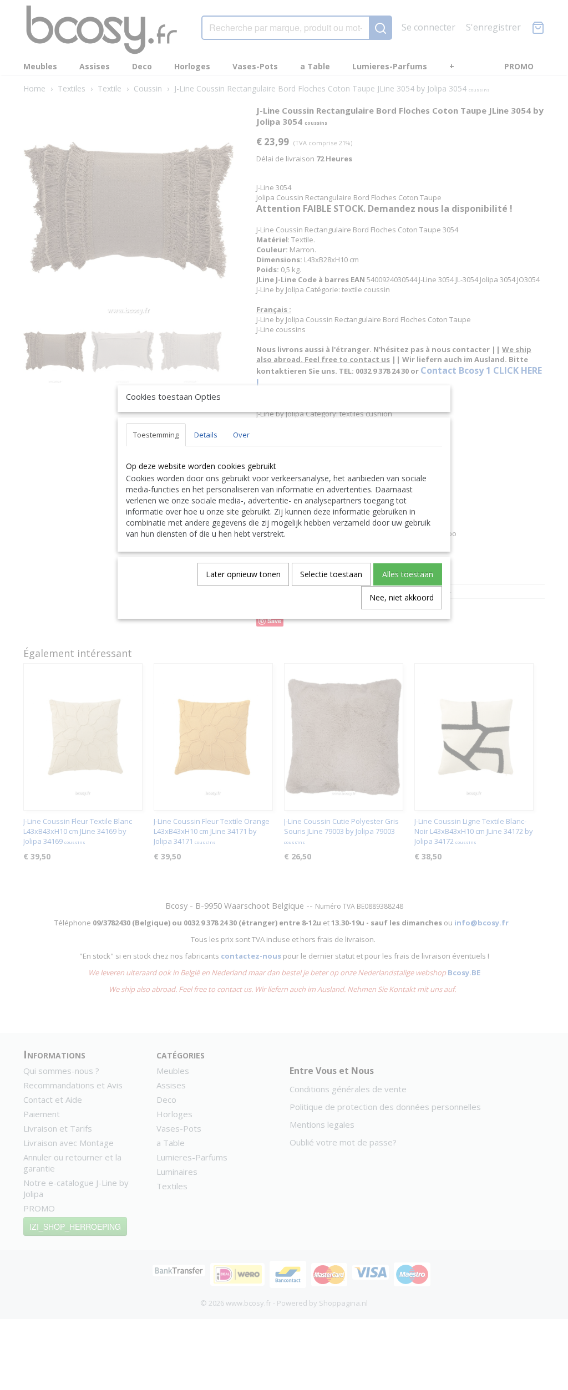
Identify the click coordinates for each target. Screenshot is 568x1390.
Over (241, 435)
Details (205, 435)
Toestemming (156, 435)
